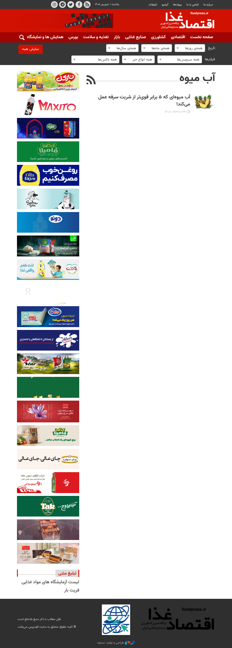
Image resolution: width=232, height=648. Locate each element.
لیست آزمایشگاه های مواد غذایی (50, 582)
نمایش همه (30, 49)
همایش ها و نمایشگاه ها (42, 37)
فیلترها (210, 59)
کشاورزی (158, 37)
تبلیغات (153, 5)
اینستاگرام (54, 4)
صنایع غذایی (135, 37)
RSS (87, 4)
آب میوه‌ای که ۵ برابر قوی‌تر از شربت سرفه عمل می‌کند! (144, 101)
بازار (117, 37)
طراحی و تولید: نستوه (111, 643)
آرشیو (165, 5)
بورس (73, 37)
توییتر (70, 4)
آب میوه (197, 78)
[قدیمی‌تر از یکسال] (203, 101)
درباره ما (208, 5)
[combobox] (190, 48)
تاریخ (211, 48)
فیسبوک (79, 4)
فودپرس (184, 21)
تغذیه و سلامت (96, 37)
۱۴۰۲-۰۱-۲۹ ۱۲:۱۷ (175, 112)
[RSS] (91, 81)
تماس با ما (192, 5)
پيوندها (177, 5)
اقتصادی (178, 37)
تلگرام (62, 4)
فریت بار (71, 590)
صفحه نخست (201, 37)
